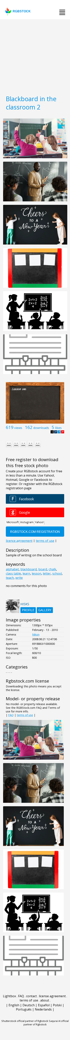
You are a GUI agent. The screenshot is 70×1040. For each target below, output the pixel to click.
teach (10, 578)
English (14, 1005)
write (19, 578)
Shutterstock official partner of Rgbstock (24, 1021)
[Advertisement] (35, 56)
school (57, 573)
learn (26, 573)
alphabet (12, 569)
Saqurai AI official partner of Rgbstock (46, 1022)
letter (47, 573)
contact (31, 996)
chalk (52, 569)
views (18, 428)
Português (24, 1009)
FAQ (11, 715)
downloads (41, 428)
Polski (57, 1005)
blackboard (28, 569)
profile (28, 610)
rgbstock (22, 11)
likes (58, 428)
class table (13, 573)
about (44, 1000)
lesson (36, 573)
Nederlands (43, 1009)
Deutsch (29, 1005)
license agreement (52, 996)
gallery (44, 610)
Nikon (35, 634)
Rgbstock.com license (27, 681)
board (42, 569)
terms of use (25, 715)
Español (44, 1005)
